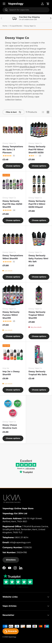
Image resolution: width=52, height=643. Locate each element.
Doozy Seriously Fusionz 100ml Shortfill (11, 315)
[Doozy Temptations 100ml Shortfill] (13, 238)
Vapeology (12, 637)
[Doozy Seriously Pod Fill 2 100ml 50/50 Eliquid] (39, 184)
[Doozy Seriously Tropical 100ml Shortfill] (39, 295)
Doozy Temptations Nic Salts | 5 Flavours (13, 149)
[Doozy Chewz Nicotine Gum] (13, 408)
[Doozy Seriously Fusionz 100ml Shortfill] (13, 295)
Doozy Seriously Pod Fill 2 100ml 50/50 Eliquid (37, 204)
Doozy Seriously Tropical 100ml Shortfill (37, 315)
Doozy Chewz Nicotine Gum (10, 426)
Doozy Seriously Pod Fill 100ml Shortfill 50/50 (37, 149)
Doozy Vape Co (30, 26)
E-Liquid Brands (16, 26)
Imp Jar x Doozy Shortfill (11, 373)
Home (5, 26)
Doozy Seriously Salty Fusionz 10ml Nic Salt (38, 258)
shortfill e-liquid (27, 66)
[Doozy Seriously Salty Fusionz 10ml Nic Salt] (39, 238)
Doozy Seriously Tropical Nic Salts (38, 373)
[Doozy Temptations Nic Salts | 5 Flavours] (13, 129)
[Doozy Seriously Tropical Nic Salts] (39, 354)
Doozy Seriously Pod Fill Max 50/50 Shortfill (12, 204)
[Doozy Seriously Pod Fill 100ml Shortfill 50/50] (39, 129)
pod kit (39, 72)
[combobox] (26, 9)
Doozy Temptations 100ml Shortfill (13, 257)
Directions (11, 560)
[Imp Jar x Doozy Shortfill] (13, 354)
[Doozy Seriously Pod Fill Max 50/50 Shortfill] (13, 184)
